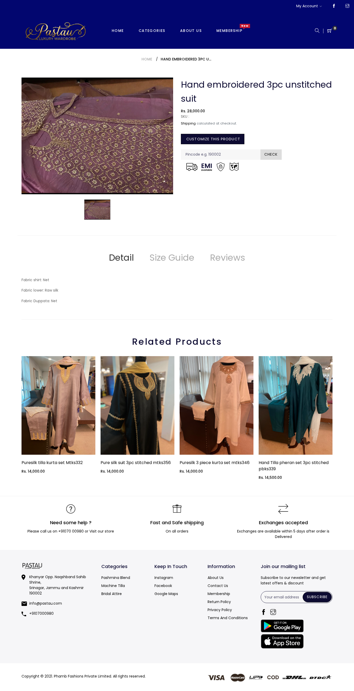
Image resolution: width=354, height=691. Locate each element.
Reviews (227, 257)
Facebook (163, 585)
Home (146, 59)
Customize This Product (212, 139)
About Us (216, 577)
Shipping (188, 123)
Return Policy (219, 601)
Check (271, 154)
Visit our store (101, 531)
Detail (121, 257)
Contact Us (218, 585)
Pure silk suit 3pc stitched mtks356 (136, 463)
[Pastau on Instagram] (347, 6)
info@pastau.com (45, 603)
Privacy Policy (220, 609)
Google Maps (166, 593)
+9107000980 (41, 613)
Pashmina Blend (115, 577)
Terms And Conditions (228, 617)
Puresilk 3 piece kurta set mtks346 (215, 463)
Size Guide (172, 257)
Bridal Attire (111, 593)
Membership (219, 593)
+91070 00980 (71, 531)
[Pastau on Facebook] (334, 6)
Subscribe (317, 596)
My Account (307, 6)
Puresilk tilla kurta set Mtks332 (52, 463)
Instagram (163, 577)
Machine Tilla (113, 585)
